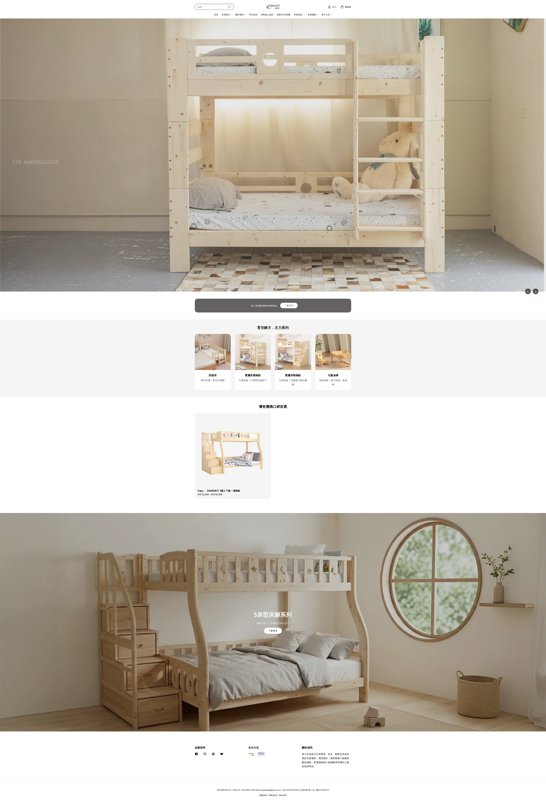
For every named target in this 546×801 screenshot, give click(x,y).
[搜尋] (229, 7)
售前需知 (298, 14)
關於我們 (239, 14)
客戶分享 (326, 14)
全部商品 (226, 14)
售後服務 (312, 14)
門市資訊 (253, 14)
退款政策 (283, 795)
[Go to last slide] (528, 291)
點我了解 (24, 171)
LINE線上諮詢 (267, 14)
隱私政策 (273, 795)
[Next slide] (535, 291)
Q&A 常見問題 (283, 14)
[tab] (270, 289)
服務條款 (263, 795)
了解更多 (288, 305)
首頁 (216, 14)
